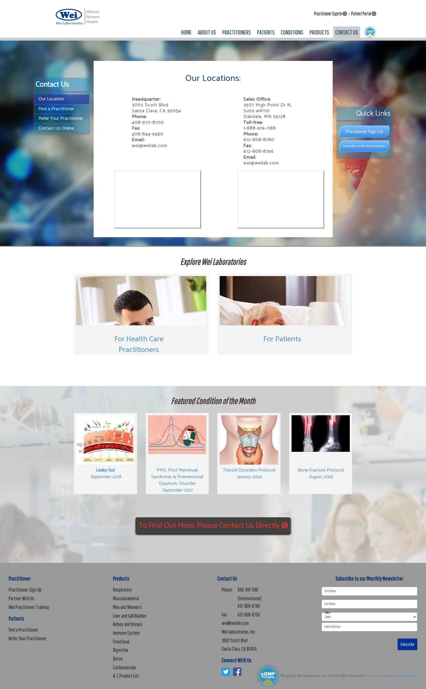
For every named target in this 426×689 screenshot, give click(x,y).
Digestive (120, 650)
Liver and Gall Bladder (130, 616)
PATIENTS (266, 32)
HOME (186, 32)
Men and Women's (127, 607)
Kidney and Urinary (127, 624)
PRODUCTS (319, 32)
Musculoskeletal (126, 598)
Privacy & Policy (406, 676)
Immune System (126, 633)
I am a (327, 612)
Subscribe (407, 644)
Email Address (332, 626)
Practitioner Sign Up (364, 131)
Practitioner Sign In (328, 13)
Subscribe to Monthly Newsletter (364, 146)
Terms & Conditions (380, 676)
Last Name (330, 603)
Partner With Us (21, 598)
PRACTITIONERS (236, 32)
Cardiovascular (124, 667)
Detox (118, 659)
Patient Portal (361, 13)
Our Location (51, 99)
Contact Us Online (56, 128)
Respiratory (122, 590)
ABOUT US (207, 32)
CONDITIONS (292, 32)
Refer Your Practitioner (61, 118)
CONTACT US (346, 32)
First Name (330, 591)
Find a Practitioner (56, 109)
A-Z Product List (126, 676)
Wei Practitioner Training (29, 607)
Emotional (121, 642)
